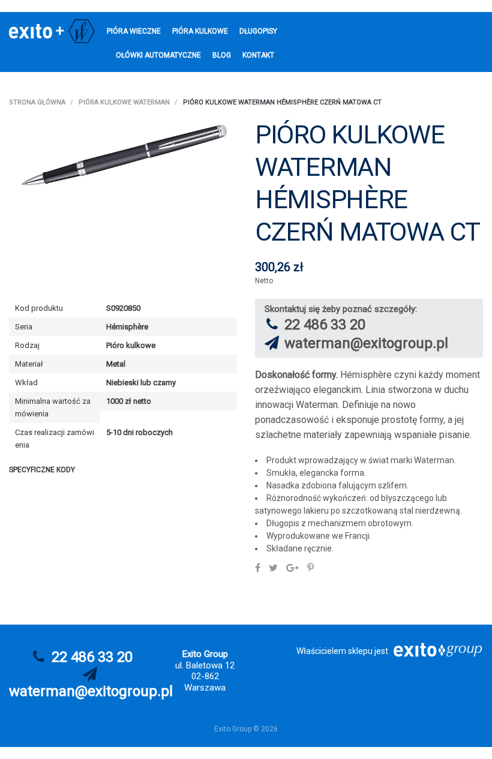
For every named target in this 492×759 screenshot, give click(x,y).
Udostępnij (257, 567)
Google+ (292, 567)
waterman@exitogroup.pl (366, 343)
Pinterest (310, 567)
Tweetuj (273, 567)
